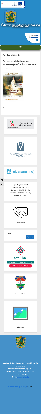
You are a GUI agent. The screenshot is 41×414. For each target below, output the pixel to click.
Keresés (9, 234)
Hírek (6, 107)
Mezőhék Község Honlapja (17, 387)
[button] (20, 47)
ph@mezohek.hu (23, 377)
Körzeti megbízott (20, 293)
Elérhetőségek (20, 222)
